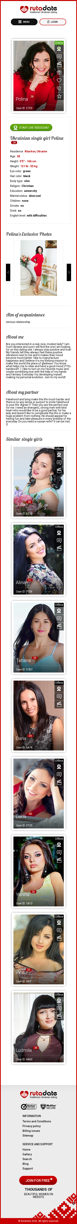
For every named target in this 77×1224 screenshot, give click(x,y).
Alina (21, 582)
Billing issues (31, 1130)
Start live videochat (34, 127)
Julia (20, 504)
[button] (8, 272)
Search (27, 1159)
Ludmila (24, 1050)
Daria (21, 738)
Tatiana (23, 660)
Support (28, 1168)
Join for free (38, 1180)
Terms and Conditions (37, 1121)
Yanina (22, 894)
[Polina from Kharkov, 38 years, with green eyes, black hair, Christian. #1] (38, 268)
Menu (26, 22)
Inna (20, 972)
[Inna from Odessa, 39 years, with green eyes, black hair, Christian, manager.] (38, 949)
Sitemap (28, 1135)
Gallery (27, 1154)
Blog (26, 1163)
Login (54, 22)
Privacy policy (32, 1126)
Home (26, 1149)
